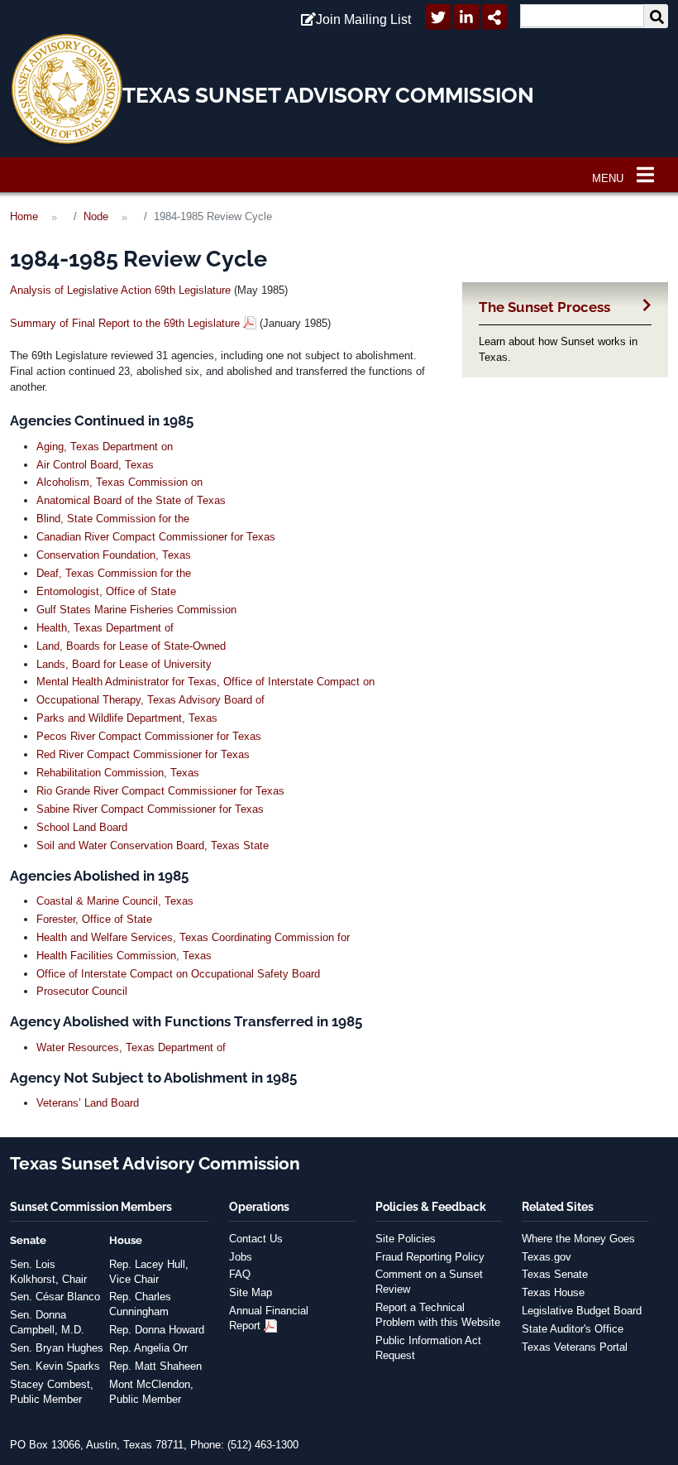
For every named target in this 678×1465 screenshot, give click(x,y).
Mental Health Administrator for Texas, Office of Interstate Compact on (205, 681)
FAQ (240, 1274)
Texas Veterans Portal (575, 1347)
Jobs (240, 1257)
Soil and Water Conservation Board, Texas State (152, 845)
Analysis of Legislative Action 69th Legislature (120, 290)
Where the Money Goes (578, 1238)
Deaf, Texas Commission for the (113, 573)
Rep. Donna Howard (156, 1329)
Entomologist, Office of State (106, 591)
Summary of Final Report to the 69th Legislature (125, 323)
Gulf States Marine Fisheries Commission (136, 609)
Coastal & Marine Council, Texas (114, 901)
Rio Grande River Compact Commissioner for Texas (160, 791)
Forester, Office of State (94, 919)
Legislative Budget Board (582, 1310)
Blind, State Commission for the (112, 518)
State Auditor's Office (572, 1329)
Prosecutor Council (81, 991)
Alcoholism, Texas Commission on (119, 482)
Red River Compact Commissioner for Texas (143, 754)
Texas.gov (546, 1257)
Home (24, 216)
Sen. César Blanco (55, 1296)
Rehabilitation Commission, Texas (117, 772)
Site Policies (405, 1238)
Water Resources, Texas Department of (131, 1047)
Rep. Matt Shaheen (155, 1366)
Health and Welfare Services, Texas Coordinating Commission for (193, 937)
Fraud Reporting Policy (430, 1257)
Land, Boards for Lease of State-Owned (131, 646)
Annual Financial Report (268, 1318)
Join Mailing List (363, 19)
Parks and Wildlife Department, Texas (126, 718)
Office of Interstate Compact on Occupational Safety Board (178, 974)
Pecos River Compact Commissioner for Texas (148, 736)
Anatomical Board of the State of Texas (131, 500)
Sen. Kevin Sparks (55, 1366)
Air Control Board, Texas (95, 465)
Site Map (250, 1292)
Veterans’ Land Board (87, 1103)
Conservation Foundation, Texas (113, 555)
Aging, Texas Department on (104, 446)
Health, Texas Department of (105, 628)
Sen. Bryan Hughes (56, 1348)
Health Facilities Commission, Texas (124, 955)
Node (96, 216)
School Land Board (81, 827)
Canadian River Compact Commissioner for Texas (155, 537)
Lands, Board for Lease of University (124, 664)
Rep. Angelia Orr (148, 1348)
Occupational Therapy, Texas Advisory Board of (150, 700)
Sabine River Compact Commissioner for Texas (150, 809)
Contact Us (256, 1238)
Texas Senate (555, 1274)
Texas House (553, 1292)
